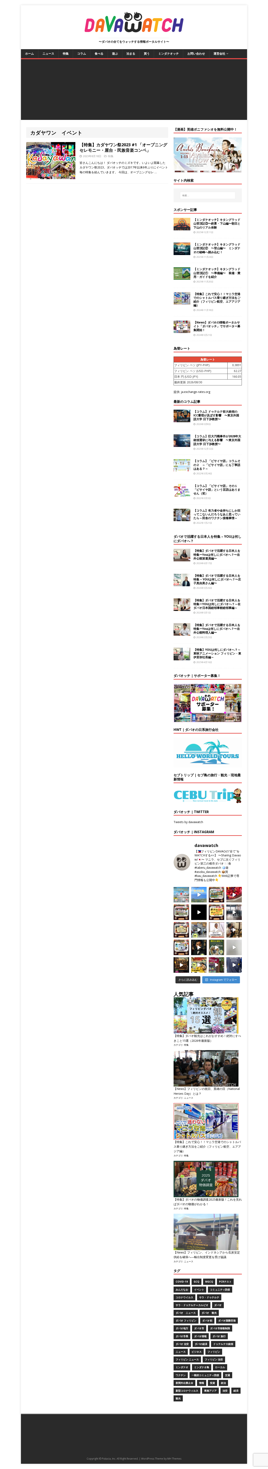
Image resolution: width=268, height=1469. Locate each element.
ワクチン (181, 1375)
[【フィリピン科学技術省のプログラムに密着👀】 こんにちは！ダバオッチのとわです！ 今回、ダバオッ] (234, 894)
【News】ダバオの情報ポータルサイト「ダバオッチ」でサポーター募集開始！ (216, 326)
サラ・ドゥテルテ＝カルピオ (192, 1305)
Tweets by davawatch (188, 822)
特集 (66, 53)
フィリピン (213, 1352)
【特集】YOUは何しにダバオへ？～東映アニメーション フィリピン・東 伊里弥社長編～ (217, 653)
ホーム (29, 53)
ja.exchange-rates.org (195, 392)
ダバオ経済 (201, 1344)
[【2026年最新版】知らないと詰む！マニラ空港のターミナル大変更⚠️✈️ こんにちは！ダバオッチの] (181, 894)
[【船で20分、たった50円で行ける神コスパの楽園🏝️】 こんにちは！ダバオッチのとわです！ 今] (199, 894)
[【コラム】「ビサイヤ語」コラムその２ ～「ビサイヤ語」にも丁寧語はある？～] (182, 469)
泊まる (130, 53)
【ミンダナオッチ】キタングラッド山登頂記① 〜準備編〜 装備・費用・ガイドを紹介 (216, 272)
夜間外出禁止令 (184, 1383)
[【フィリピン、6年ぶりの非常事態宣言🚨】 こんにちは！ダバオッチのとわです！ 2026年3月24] (181, 965)
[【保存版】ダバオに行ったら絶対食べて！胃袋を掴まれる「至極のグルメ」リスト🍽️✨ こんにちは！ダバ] (181, 930)
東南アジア (210, 1390)
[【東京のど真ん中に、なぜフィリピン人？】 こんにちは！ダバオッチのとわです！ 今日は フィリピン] (199, 947)
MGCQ (209, 1281)
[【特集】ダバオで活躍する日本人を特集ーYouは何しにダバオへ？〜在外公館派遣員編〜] (182, 559)
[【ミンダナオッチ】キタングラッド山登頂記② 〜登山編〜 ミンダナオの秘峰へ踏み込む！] (182, 253)
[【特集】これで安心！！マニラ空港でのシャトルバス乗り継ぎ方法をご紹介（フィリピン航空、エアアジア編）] (182, 302)
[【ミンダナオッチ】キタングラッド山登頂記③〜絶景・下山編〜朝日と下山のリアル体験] (182, 228)
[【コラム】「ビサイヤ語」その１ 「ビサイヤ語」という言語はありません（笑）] (182, 494)
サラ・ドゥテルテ (209, 1297)
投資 (212, 1383)
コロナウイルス (184, 1297)
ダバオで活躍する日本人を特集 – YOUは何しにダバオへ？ (207, 538)
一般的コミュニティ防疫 (205, 1375)
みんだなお (182, 1289)
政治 (223, 1383)
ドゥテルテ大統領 (223, 1344)
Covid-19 (182, 1281)
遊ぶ (115, 53)
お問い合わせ (196, 53)
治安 (225, 1390)
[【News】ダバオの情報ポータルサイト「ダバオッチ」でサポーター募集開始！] (182, 331)
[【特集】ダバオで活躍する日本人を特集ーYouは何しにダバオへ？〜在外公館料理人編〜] (182, 633)
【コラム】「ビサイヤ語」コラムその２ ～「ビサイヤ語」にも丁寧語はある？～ (216, 464)
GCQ (196, 1281)
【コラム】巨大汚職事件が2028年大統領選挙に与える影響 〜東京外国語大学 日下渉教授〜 (217, 440)
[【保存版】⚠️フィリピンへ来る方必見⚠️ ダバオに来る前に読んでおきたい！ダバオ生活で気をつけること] (216, 912)
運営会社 (219, 53)
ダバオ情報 (200, 1336)
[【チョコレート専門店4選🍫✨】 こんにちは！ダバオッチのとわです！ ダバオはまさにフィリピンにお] (181, 912)
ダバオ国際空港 (227, 1320)
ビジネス (197, 1352)
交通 (227, 1375)
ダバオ (218, 1305)
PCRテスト (225, 1281)
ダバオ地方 (182, 1328)
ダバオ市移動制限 (220, 1328)
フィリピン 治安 (214, 1359)
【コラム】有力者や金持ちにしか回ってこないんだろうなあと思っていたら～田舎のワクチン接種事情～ (216, 514)
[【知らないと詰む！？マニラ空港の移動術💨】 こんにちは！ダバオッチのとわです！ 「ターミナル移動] (199, 930)
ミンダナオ (182, 1367)
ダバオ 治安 (182, 1344)
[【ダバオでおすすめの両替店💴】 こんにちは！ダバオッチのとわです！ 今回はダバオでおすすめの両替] (216, 894)
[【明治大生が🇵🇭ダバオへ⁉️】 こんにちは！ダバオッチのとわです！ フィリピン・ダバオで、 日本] (234, 965)
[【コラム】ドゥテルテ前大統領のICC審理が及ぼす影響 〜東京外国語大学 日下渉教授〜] (182, 420)
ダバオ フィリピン (186, 1320)
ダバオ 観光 (209, 1313)
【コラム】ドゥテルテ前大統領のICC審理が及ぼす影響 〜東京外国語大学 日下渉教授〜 (216, 415)
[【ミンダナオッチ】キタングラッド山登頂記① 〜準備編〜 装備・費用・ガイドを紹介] (182, 277)
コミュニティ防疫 (220, 1289)
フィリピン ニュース (187, 1359)
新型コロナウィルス (187, 1390)
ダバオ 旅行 (219, 1336)
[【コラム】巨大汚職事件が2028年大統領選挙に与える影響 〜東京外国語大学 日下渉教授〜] (182, 444)
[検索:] (207, 195)
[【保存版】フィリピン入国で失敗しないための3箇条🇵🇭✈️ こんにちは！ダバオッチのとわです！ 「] (234, 930)
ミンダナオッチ (168, 53)
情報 (201, 1383)
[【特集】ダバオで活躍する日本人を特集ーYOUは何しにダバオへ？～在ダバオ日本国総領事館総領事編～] (182, 608)
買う (147, 53)
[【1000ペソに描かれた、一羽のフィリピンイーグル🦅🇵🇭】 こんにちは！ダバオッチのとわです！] (216, 947)
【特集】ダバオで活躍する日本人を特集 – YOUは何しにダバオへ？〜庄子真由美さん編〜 (217, 579)
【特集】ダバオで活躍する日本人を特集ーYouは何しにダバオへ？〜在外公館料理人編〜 (216, 628)
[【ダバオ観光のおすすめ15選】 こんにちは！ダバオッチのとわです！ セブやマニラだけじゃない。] (181, 947)
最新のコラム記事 (187, 401)
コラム (81, 53)
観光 (178, 1398)
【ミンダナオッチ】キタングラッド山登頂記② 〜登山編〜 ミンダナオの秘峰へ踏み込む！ (216, 248)
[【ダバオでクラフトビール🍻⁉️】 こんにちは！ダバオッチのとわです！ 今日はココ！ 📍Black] (234, 912)
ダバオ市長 (182, 1336)
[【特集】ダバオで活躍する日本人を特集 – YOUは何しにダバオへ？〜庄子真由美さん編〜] (182, 584)
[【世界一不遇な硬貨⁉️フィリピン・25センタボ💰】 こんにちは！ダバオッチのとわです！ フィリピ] (234, 947)
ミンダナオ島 (201, 1367)
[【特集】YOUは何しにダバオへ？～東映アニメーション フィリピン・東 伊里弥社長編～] (182, 658)
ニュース (48, 53)
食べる (99, 53)
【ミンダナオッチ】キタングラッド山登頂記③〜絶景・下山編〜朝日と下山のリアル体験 (216, 223)
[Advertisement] (134, 90)
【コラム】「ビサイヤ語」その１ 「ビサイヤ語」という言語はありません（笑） (216, 489)
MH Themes (174, 1458)
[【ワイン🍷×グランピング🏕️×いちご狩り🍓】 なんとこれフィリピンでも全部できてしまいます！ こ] (216, 965)
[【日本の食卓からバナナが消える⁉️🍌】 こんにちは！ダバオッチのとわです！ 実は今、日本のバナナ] (199, 965)
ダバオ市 (199, 1328)
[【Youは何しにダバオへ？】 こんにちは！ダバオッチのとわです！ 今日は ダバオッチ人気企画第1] (216, 930)
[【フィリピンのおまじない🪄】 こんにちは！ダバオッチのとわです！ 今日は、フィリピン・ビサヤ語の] (199, 912)
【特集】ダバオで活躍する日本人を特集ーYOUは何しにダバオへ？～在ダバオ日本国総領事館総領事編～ (217, 604)
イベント (199, 1289)
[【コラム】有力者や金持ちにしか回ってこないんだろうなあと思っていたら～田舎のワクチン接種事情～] (182, 519)
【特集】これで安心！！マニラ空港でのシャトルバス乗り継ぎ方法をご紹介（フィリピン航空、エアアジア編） (216, 299)
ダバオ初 (207, 1320)
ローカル (220, 1367)
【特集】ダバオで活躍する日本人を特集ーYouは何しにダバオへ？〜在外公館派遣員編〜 (216, 554)
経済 (235, 1390)
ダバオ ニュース (186, 1313)
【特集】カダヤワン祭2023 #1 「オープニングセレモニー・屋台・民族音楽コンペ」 (123, 147)
